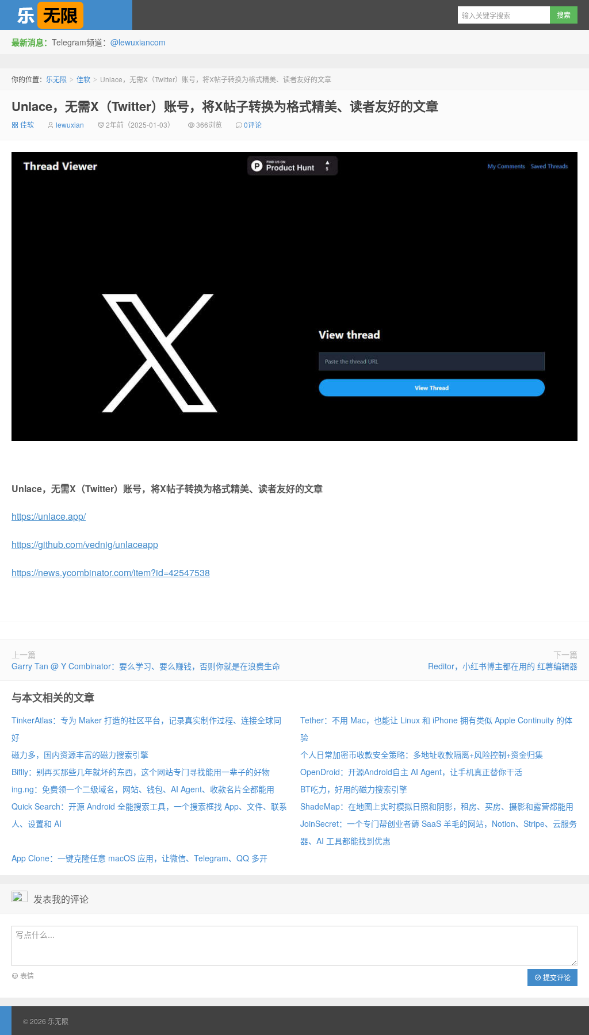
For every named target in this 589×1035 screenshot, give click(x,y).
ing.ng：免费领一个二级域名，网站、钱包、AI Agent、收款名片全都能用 (143, 789)
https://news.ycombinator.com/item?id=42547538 (111, 572)
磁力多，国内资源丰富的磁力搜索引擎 (80, 754)
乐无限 (66, 15)
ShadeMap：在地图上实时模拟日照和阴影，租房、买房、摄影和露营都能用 (436, 806)
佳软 (83, 79)
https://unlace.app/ (49, 516)
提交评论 (556, 977)
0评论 (253, 124)
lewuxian (70, 124)
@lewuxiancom (138, 42)
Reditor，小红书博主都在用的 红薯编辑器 (502, 666)
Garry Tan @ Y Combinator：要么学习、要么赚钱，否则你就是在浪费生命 (146, 666)
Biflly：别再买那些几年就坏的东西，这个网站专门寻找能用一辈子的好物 (141, 771)
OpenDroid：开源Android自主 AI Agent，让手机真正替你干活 (411, 771)
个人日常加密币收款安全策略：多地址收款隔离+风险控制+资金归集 (421, 754)
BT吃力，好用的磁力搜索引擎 (353, 789)
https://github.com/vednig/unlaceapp (85, 544)
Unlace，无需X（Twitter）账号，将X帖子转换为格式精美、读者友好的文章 (225, 106)
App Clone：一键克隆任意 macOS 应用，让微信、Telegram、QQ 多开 (139, 858)
